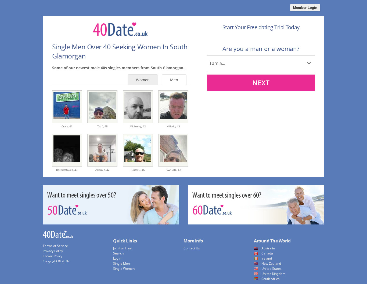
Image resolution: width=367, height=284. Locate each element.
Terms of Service (55, 246)
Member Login (305, 8)
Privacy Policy (53, 251)
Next (260, 82)
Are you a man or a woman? (260, 49)
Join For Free (122, 248)
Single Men (121, 263)
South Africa (270, 278)
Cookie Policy (52, 256)
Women (143, 79)
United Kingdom (273, 273)
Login (117, 258)
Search (118, 253)
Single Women (124, 268)
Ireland (266, 258)
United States (271, 268)
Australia (268, 248)
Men (174, 79)
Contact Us (192, 248)
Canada (267, 253)
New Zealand (271, 263)
